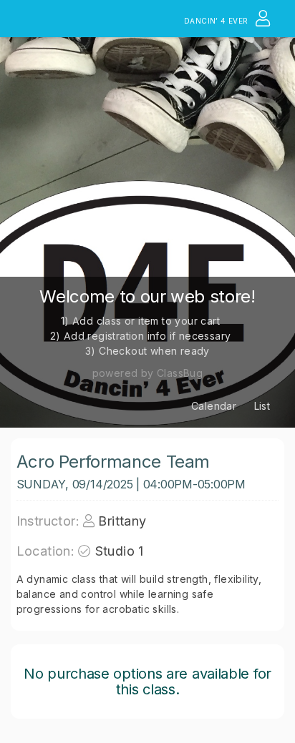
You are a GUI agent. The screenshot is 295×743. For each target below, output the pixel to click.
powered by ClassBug (147, 373)
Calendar (213, 406)
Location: (45, 551)
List (262, 406)
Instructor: (47, 520)
